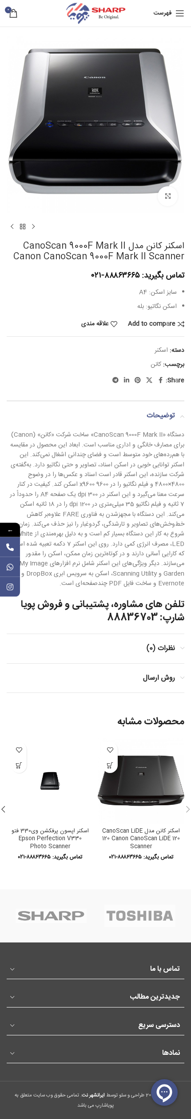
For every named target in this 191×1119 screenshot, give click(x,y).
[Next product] (12, 227)
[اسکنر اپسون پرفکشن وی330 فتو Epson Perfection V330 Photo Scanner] (50, 781)
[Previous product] (33, 227)
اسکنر (161, 350)
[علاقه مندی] (110, 750)
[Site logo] (95, 13)
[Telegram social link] (115, 380)
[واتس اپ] (10, 567)
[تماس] (10, 547)
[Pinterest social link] (137, 380)
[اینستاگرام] (10, 586)
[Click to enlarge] (168, 196)
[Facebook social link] (160, 380)
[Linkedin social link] (126, 380)
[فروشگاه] (22, 227)
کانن (156, 364)
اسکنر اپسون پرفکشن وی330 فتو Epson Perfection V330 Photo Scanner (50, 839)
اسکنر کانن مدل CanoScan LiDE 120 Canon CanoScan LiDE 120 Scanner (141, 839)
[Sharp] (51, 916)
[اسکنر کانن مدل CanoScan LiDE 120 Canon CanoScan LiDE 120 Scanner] (141, 781)
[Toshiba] (140, 916)
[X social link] (149, 380)
